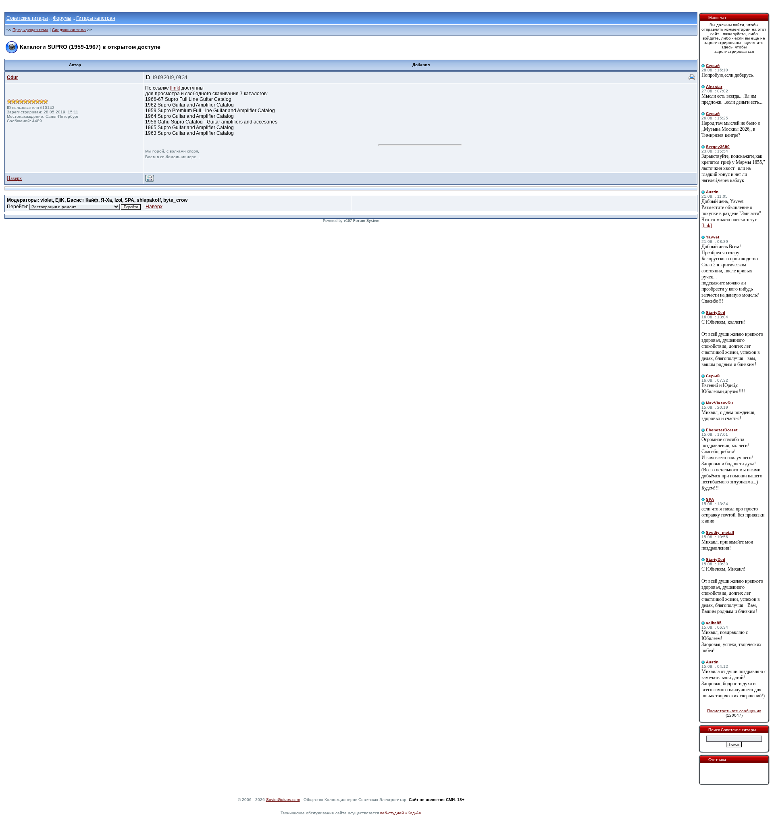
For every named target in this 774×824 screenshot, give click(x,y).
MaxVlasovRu (719, 403)
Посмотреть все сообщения (734, 711)
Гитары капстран (95, 18)
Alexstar (714, 86)
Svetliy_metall (720, 532)
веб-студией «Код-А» (400, 813)
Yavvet (712, 237)
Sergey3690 (718, 146)
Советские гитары (27, 18)
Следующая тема (69, 29)
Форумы (62, 18)
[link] (175, 88)
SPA (710, 499)
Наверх (14, 178)
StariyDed (715, 312)
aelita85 (714, 623)
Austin (712, 192)
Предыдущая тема (30, 29)
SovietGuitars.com (283, 799)
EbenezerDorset (721, 430)
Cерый (713, 65)
